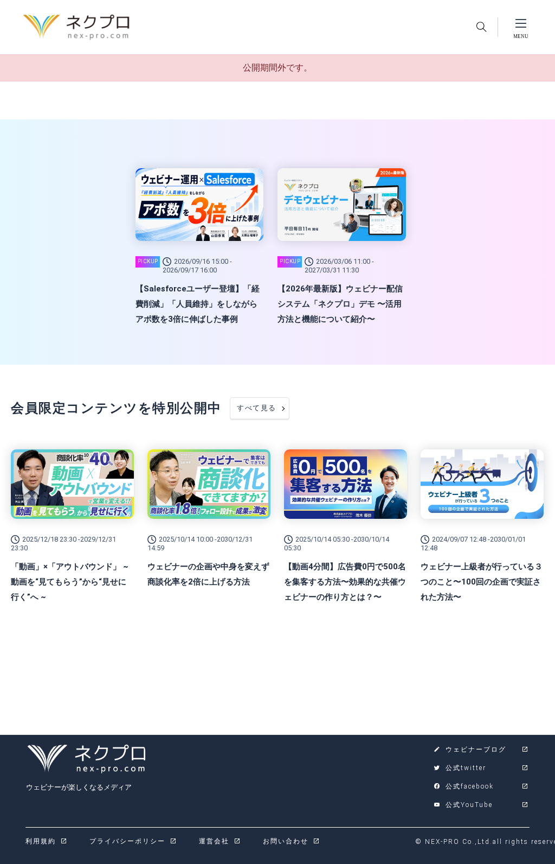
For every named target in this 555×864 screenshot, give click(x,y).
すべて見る (256, 408)
